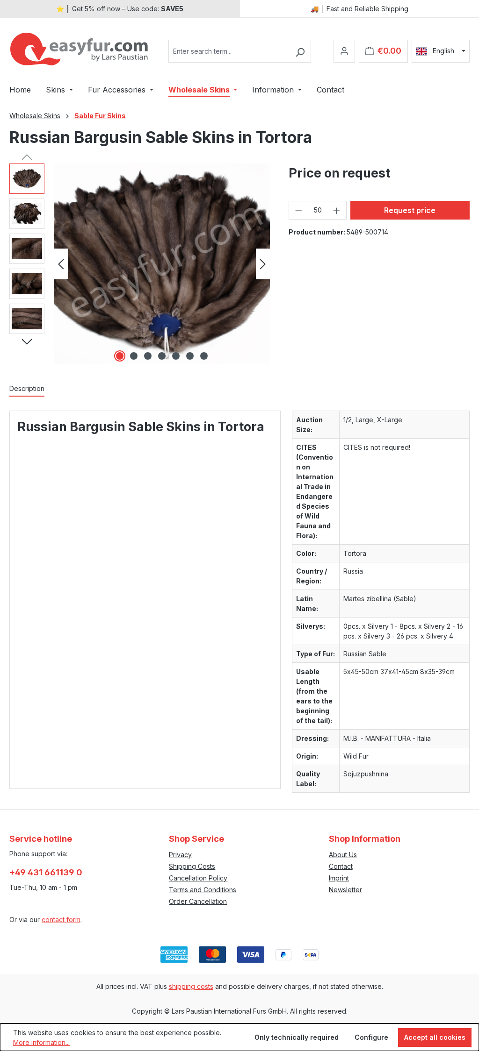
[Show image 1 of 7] (119, 356)
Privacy (180, 855)
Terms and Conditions (202, 890)
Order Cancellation (198, 901)
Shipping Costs (192, 866)
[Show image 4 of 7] (162, 356)
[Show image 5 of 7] (176, 356)
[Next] (263, 264)
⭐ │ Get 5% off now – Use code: (119, 9)
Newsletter (345, 890)
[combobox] (229, 51)
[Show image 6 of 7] (190, 356)
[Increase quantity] (337, 210)
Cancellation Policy (198, 878)
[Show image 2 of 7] (134, 356)
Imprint (339, 878)
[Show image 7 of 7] (204, 356)
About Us (343, 855)
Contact (341, 866)
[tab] (26, 389)
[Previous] (61, 264)
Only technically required (296, 1037)
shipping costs (191, 986)
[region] (139, 263)
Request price (409, 210)
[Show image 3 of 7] (148, 356)
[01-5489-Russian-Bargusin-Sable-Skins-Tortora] (162, 263)
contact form (61, 919)
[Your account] (344, 51)
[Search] (300, 51)
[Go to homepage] (79, 49)
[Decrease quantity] (298, 210)
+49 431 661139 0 (45, 872)
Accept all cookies (434, 1037)
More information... (41, 1042)
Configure (371, 1037)
